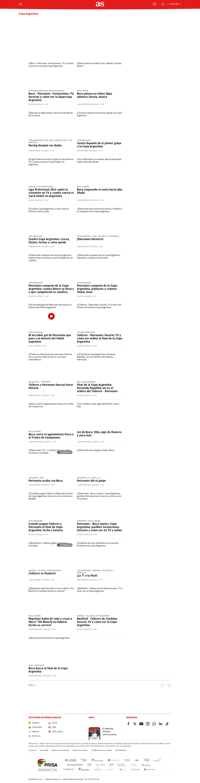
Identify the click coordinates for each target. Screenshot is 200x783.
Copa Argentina (28, 13)
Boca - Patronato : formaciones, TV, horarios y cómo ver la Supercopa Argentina (51, 97)
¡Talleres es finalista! (42, 573)
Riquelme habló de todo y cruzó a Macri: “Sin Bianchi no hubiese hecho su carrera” (50, 622)
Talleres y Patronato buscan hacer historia (51, 386)
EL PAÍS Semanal (122, 765)
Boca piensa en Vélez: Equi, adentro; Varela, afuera (94, 95)
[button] (47, 770)
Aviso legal (44, 750)
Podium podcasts (97, 769)
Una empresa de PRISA (47, 763)
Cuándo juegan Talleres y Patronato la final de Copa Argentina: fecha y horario (46, 527)
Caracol (157, 760)
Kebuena (146, 765)
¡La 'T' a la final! (87, 575)
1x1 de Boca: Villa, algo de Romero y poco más (99, 433)
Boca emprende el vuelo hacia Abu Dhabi (99, 191)
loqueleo (135, 769)
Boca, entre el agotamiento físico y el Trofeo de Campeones (51, 436)
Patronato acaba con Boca (46, 480)
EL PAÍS (70, 760)
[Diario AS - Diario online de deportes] (100, 4)
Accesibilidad (120, 750)
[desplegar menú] (21, 4)
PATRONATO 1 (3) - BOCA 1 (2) (88, 478)
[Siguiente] (168, 685)
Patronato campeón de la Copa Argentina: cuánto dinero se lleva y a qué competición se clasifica (51, 289)
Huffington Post (74, 765)
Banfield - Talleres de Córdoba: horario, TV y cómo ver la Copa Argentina (97, 622)
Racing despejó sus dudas (45, 145)
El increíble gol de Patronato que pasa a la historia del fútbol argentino (50, 338)
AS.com (137, 760)
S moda (122, 769)
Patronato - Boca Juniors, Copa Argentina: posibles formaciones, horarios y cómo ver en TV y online (99, 527)
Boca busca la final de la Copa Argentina (48, 669)
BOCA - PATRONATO (36, 665)
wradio (89, 765)
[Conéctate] (163, 4)
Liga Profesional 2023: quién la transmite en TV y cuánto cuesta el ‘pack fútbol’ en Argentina (51, 193)
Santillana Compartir (113, 760)
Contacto (32, 750)
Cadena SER (127, 760)
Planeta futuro (134, 765)
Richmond (68, 769)
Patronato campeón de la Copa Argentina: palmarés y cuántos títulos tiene (97, 289)
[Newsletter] (154, 4)
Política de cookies (80, 750)
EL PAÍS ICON (110, 769)
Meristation (149, 769)
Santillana (97, 760)
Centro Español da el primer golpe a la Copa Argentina (99, 144)
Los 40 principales (83, 760)
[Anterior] (162, 685)
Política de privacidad (60, 750)
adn (146, 760)
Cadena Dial (111, 765)
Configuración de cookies (101, 750)
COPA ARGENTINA (35, 283)
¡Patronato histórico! (90, 239)
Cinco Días (100, 765)
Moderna (84, 769)
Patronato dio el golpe (91, 480)
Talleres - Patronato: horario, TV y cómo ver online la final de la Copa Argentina (99, 338)
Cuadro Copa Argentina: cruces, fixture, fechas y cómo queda (49, 240)
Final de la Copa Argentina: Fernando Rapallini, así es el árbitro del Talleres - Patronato (97, 388)
